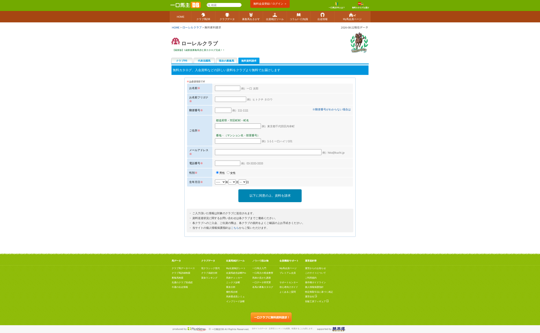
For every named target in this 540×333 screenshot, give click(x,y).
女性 (233, 173)
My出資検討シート (236, 268)
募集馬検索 (177, 277)
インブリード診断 (235, 301)
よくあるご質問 (287, 292)
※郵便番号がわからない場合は (331, 109)
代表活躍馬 (204, 60)
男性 (222, 173)
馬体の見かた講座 (261, 277)
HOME (176, 27)
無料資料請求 (248, 60)
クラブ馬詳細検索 (181, 273)
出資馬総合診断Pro (236, 273)
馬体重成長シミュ (235, 296)
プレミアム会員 (287, 273)
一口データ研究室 (261, 282)
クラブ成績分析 (209, 273)
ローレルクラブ (192, 27)
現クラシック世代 (210, 268)
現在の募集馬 (226, 60)
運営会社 (310, 296)
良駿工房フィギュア (316, 301)
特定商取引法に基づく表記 (319, 292)
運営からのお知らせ (315, 268)
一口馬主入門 (259, 268)
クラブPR (181, 60)
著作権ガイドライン (315, 282)
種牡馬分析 (232, 292)
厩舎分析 (230, 287)
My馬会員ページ (288, 268)
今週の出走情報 (180, 287)
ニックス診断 (233, 282)
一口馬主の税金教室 (262, 273)
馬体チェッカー (234, 277)
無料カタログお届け (360, 8)
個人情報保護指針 (314, 287)
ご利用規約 (311, 277)
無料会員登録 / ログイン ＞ (270, 3)
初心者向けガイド (288, 287)
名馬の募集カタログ (262, 287)
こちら (235, 227)
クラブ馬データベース (183, 268)
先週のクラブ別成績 (182, 282)
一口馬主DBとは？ (337, 8)
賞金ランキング (209, 277)
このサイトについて (315, 273)
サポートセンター (288, 282)
